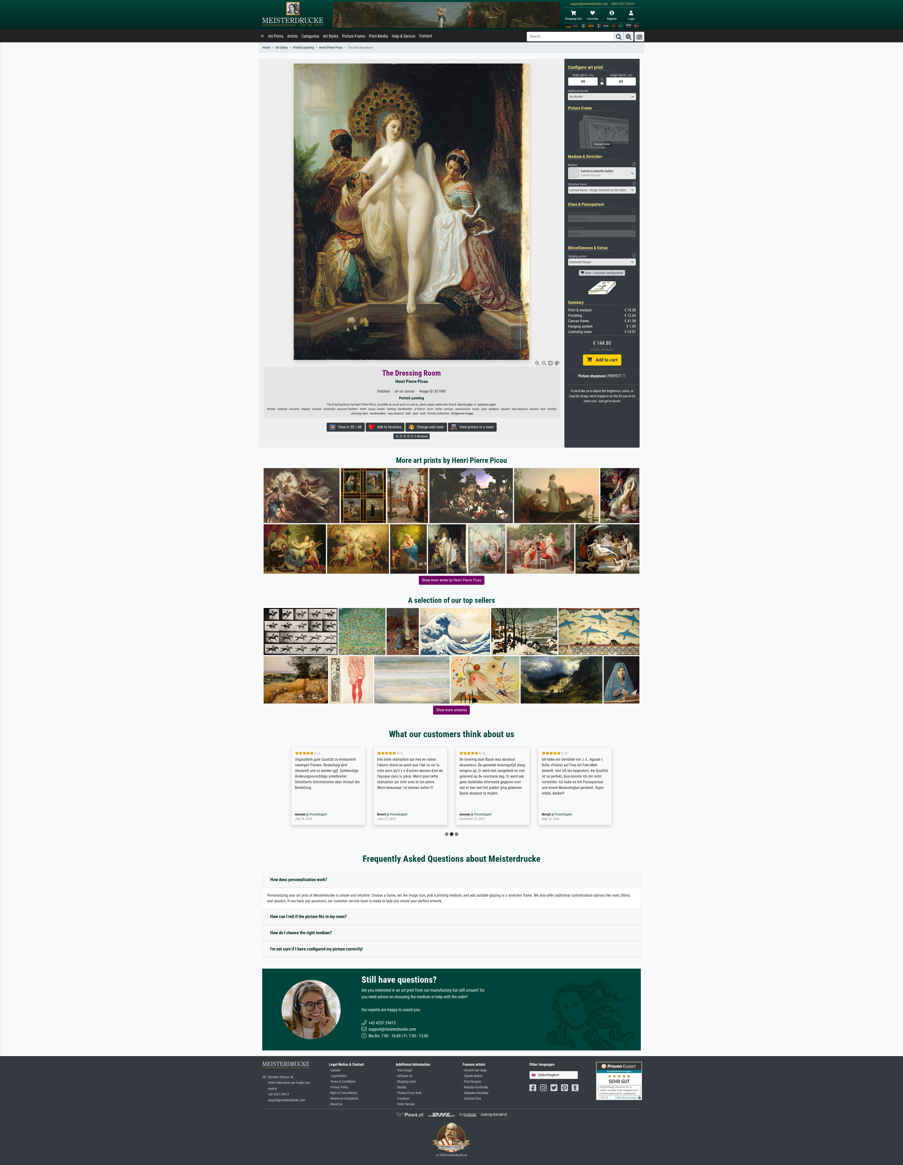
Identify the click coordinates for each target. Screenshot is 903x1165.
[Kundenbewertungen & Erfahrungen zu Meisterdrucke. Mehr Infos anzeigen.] (619, 1080)
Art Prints (275, 36)
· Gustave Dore (472, 1099)
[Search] (619, 36)
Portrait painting (303, 48)
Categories (310, 36)
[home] (262, 36)
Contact (425, 36)
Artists (292, 36)
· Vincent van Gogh (475, 1070)
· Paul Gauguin (472, 1082)
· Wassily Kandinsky (475, 1087)
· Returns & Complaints (343, 1099)
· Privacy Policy (338, 1087)
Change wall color (429, 427)
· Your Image (404, 1070)
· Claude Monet (472, 1076)
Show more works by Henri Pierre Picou (451, 580)
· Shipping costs (406, 1082)
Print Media (378, 36)
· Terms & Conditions (342, 1082)
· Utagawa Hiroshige (476, 1093)
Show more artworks (451, 710)
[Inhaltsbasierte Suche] (629, 36)
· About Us (335, 1104)
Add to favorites (387, 427)
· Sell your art (404, 1076)
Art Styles (330, 36)
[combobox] (602, 96)
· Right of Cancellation (343, 1093)
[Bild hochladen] (639, 36)
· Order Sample (405, 1104)
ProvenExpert (311, 814)
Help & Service (403, 36)
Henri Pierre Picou (331, 48)
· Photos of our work (408, 1093)
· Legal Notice (338, 1076)
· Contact (335, 1070)
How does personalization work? (298, 879)
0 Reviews (421, 436)
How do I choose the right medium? (301, 932)
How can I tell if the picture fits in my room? (308, 916)
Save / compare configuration (603, 273)
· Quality (401, 1087)
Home (266, 48)
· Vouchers (402, 1099)
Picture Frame (353, 36)
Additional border (578, 91)
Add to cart (605, 360)
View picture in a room (475, 427)
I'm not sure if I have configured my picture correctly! (316, 949)
